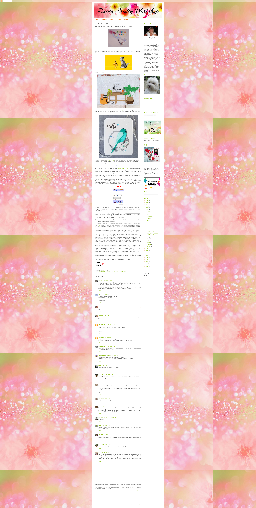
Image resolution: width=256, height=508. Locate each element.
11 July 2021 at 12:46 (106, 444)
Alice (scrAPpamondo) (103, 355)
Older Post (139, 490)
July (148, 220)
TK (99, 365)
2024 (147, 204)
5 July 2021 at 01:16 (106, 398)
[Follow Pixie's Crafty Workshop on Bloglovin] (150, 115)
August (148, 218)
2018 (147, 252)
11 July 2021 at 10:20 (107, 434)
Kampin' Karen (101, 374)
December (149, 211)
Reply (99, 290)
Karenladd (100, 280)
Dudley (126, 19)
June (148, 237)
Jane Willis (100, 315)
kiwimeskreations (102, 324)
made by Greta (110, 160)
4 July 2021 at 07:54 (105, 294)
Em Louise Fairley (102, 417)
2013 (147, 261)
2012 (147, 263)
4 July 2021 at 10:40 (111, 324)
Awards (119, 19)
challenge (101, 271)
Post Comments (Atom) (106, 493)
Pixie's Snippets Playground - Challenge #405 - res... (153, 234)
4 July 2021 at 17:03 (109, 374)
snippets (124, 271)
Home (97, 19)
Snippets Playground (108, 19)
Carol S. (100, 398)
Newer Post (98, 490)
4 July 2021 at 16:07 (104, 365)
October (149, 214)
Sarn (99, 294)
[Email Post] (107, 270)
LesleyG (100, 306)
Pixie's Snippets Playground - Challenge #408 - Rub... (153, 225)
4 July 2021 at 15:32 (111, 346)
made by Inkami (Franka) (122, 168)
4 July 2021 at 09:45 (108, 315)
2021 (147, 209)
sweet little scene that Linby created (119, 110)
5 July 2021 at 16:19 (105, 405)
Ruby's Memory (119, 271)
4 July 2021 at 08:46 (107, 306)
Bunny (99, 444)
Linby (99, 383)
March (148, 242)
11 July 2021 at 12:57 (104, 452)
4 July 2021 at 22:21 (105, 383)
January (149, 246)
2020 (147, 248)
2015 (147, 257)
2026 (147, 200)
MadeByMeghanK (102, 346)
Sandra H (100, 434)
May (148, 238)
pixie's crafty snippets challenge (109, 271)
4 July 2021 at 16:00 (113, 355)
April (148, 240)
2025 (147, 202)
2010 (147, 266)
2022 (147, 207)
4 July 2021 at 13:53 (106, 337)
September (149, 216)
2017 (147, 253)
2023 (147, 205)
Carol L (100, 337)
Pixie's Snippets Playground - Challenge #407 (153, 231)
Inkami (99, 425)
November (149, 213)
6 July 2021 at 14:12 (111, 417)
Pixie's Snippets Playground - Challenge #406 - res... (153, 228)
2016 (147, 255)
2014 (147, 259)
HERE (98, 225)
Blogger (140, 504)
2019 (147, 250)
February (149, 244)
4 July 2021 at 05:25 (108, 280)
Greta (99, 405)
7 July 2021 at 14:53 (106, 425)
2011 (147, 264)
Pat (99, 452)
